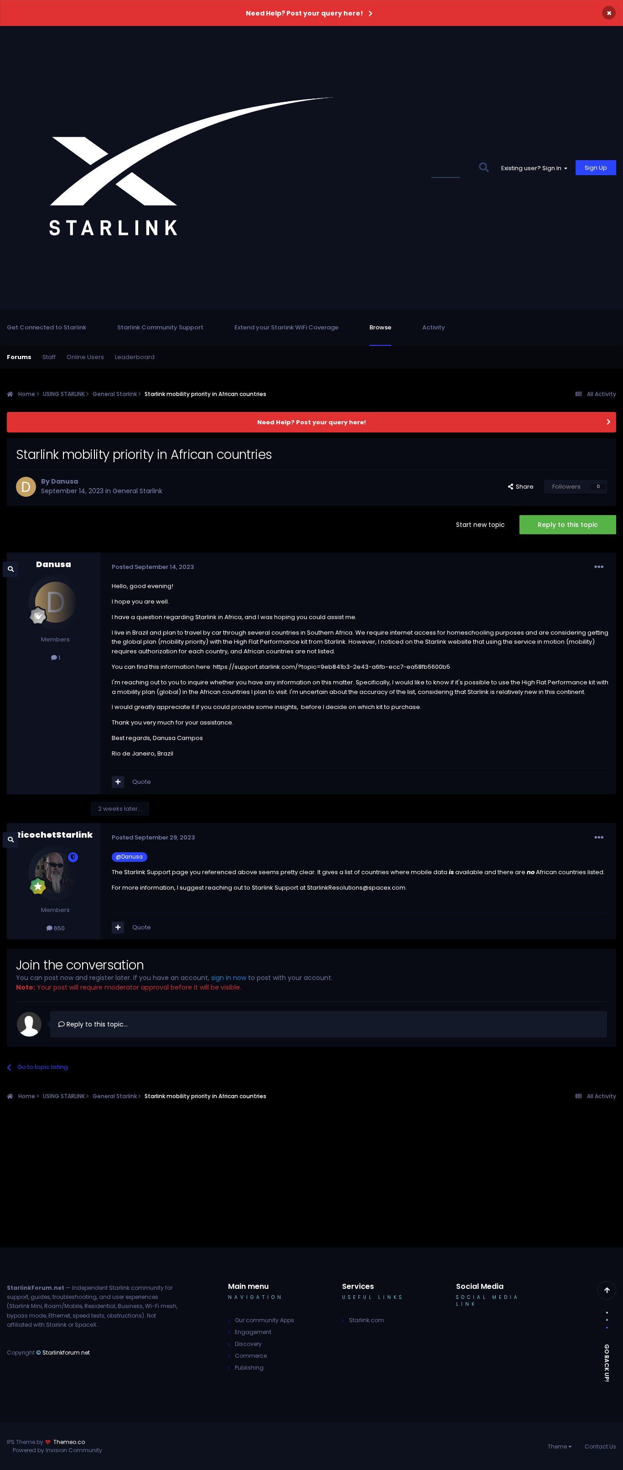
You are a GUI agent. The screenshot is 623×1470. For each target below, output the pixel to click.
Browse (380, 327)
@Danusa (129, 856)
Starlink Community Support (160, 327)
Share (523, 486)
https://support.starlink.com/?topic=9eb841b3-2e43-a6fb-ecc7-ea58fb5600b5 (331, 666)
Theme (558, 1446)
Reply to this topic (568, 524)
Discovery (248, 1344)
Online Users (85, 357)
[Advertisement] (311, 1183)
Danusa (64, 481)
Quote (141, 781)
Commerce (251, 1356)
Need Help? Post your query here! (304, 13)
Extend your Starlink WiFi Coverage (286, 327)
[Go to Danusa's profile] (26, 487)
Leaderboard (135, 357)
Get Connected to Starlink (46, 327)
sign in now (228, 977)
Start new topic (480, 524)
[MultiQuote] (118, 782)
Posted (153, 567)
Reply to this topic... (96, 1024)
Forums (19, 357)
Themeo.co (69, 1442)
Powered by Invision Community (57, 1450)
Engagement (253, 1332)
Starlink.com (366, 1320)
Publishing (249, 1367)
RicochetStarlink (54, 834)
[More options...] (599, 567)
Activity (433, 327)
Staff (49, 357)
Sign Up (596, 167)
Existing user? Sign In (532, 168)
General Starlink (137, 490)
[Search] (484, 167)
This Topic (451, 168)
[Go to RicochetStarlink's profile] (55, 872)
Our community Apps (264, 1320)
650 (58, 928)
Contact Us (600, 1446)
